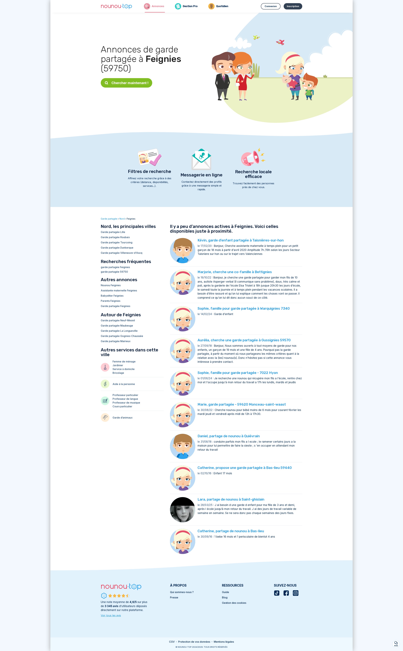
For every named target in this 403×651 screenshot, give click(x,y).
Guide (225, 592)
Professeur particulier (125, 395)
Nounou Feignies (111, 285)
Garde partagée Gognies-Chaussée (122, 336)
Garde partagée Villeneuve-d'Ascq (121, 252)
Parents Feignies (110, 300)
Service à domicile (124, 369)
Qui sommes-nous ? (182, 592)
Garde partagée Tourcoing (116, 242)
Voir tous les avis (111, 615)
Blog (224, 597)
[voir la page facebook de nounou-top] (286, 593)
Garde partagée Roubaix (115, 237)
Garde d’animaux (123, 417)
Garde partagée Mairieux (116, 341)
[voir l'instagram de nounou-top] (295, 593)
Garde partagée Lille (113, 232)
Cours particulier (122, 406)
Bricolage (118, 372)
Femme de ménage (124, 361)
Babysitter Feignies (112, 295)
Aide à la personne (124, 384)
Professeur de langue (125, 398)
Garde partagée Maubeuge (117, 325)
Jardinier (118, 365)
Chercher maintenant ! (129, 83)
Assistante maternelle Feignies (119, 290)
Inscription (293, 6)
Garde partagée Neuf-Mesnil (118, 320)
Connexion (271, 6)
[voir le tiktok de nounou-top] (277, 593)
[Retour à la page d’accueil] (116, 6)
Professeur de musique (126, 402)
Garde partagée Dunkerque (117, 247)
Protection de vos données (194, 641)
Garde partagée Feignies (115, 306)
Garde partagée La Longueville (119, 330)
